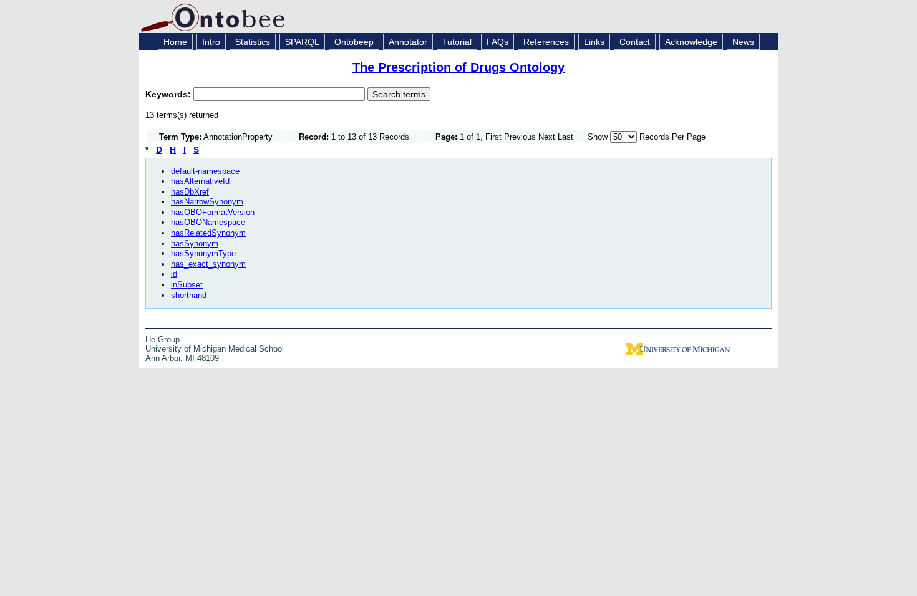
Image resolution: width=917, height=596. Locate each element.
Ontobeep (354, 42)
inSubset (187, 284)
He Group (162, 339)
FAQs (497, 42)
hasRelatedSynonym (208, 233)
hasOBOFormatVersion (213, 212)
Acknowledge (691, 42)
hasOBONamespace (208, 222)
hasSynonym (194, 243)
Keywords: (169, 94)
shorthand (188, 295)
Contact (634, 42)
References (546, 42)
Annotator (408, 42)
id (174, 274)
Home (175, 42)
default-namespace (205, 171)
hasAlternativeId (200, 181)
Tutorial (457, 42)
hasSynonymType (203, 253)
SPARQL (302, 42)
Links (594, 42)
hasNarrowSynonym (207, 201)
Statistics (252, 42)
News (743, 42)
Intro (211, 42)
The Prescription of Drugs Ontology (458, 67)
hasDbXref (190, 191)
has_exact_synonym (208, 264)
